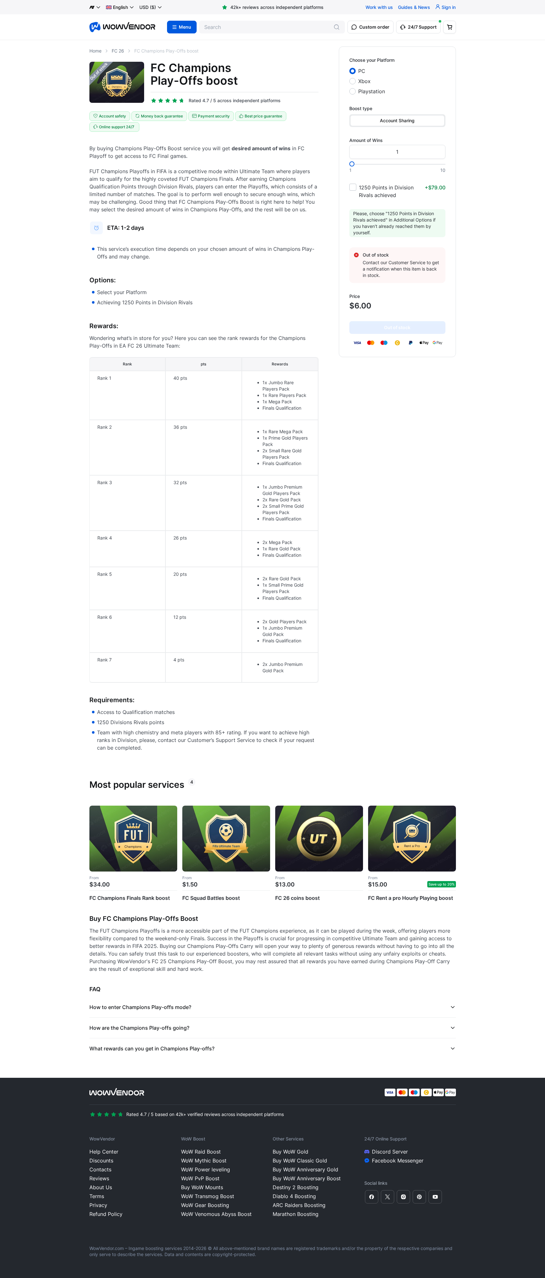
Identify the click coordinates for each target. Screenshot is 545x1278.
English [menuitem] (120, 7)
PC (361, 71)
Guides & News (414, 7)
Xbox (364, 81)
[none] (120, 7)
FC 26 (118, 50)
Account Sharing (397, 120)
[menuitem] (117, 7)
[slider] (352, 164)
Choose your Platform (372, 60)
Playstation (371, 91)
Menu (185, 27)
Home (95, 50)
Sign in (449, 7)
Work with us (379, 7)
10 (442, 170)
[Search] (336, 27)
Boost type (360, 108)
